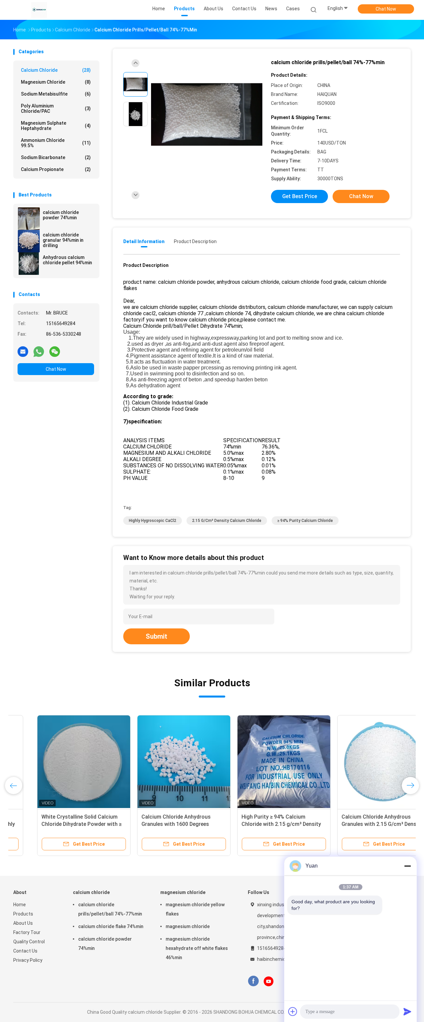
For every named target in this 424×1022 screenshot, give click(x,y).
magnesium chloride (56, 82)
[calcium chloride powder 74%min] (29, 218)
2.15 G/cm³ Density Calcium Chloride (226, 520)
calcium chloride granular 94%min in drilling (63, 240)
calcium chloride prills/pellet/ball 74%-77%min (110, 909)
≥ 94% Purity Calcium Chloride (305, 520)
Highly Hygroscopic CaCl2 (152, 520)
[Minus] (407, 866)
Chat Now (386, 9)
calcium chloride (56, 70)
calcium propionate (56, 169)
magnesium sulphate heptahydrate (56, 125)
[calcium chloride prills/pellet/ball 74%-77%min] (206, 115)
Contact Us (25, 951)
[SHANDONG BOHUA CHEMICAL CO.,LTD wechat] (54, 351)
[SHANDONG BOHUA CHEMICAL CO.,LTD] (39, 10)
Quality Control (29, 941)
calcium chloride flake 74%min (110, 926)
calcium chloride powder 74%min (61, 215)
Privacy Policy (27, 960)
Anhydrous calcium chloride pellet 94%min (67, 260)
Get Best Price (299, 196)
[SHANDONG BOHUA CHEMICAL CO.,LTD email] (23, 351)
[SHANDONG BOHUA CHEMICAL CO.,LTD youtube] (268, 981)
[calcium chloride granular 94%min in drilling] (29, 241)
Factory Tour (26, 932)
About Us (23, 923)
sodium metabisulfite (56, 94)
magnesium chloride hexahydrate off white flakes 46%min (197, 948)
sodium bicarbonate (56, 157)
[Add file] (292, 1011)
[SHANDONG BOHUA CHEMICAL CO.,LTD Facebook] (253, 981)
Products (23, 913)
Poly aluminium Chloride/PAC (56, 108)
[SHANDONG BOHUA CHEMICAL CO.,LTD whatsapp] (38, 351)
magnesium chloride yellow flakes (195, 909)
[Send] (407, 1011)
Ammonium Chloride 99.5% (56, 143)
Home (19, 904)
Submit (156, 636)
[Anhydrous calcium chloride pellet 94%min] (29, 263)
